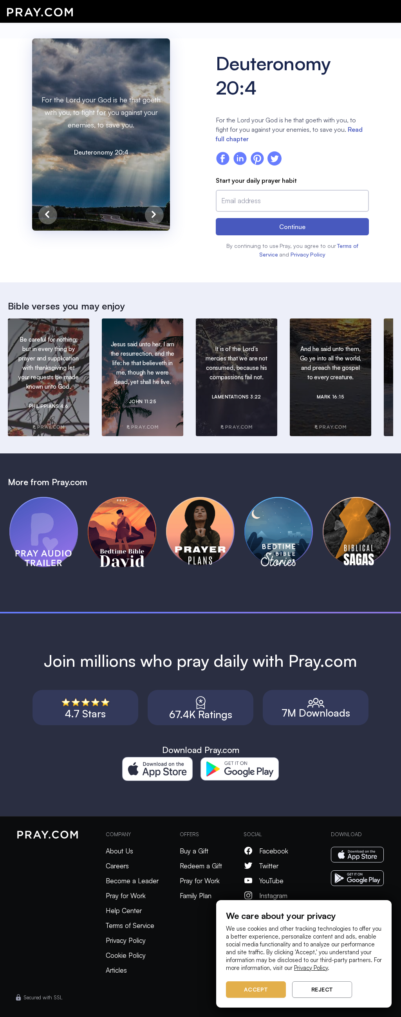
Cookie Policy (126, 955)
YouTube (271, 881)
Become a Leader (132, 881)
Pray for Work (126, 895)
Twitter (268, 866)
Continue (292, 227)
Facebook (273, 851)
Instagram (273, 895)
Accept (256, 989)
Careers (117, 866)
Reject (322, 989)
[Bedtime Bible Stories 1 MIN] (283, 500)
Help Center (124, 910)
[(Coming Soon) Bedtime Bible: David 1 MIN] (127, 500)
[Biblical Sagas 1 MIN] (362, 500)
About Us (119, 851)
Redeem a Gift (201, 866)
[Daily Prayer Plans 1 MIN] (205, 500)
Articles (116, 970)
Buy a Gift (194, 851)
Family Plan (195, 895)
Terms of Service (130, 925)
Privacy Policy (308, 254)
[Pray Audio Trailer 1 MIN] (48, 500)
